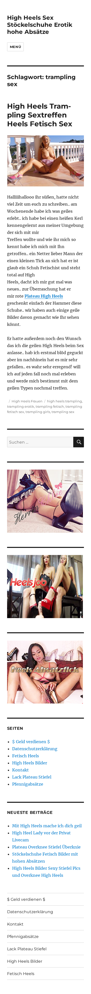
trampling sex (63, 412)
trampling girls (38, 412)
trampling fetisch (50, 406)
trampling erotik (20, 406)
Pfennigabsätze (27, 784)
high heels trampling (64, 401)
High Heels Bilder (29, 762)
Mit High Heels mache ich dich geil (47, 825)
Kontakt (20, 769)
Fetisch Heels (25, 755)
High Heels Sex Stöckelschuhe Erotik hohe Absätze (39, 24)
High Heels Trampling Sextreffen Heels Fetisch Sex (39, 115)
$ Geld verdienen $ (31, 741)
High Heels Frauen (27, 401)
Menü (15, 47)
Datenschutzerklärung (34, 748)
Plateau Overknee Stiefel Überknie (46, 847)
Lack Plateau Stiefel (31, 777)
